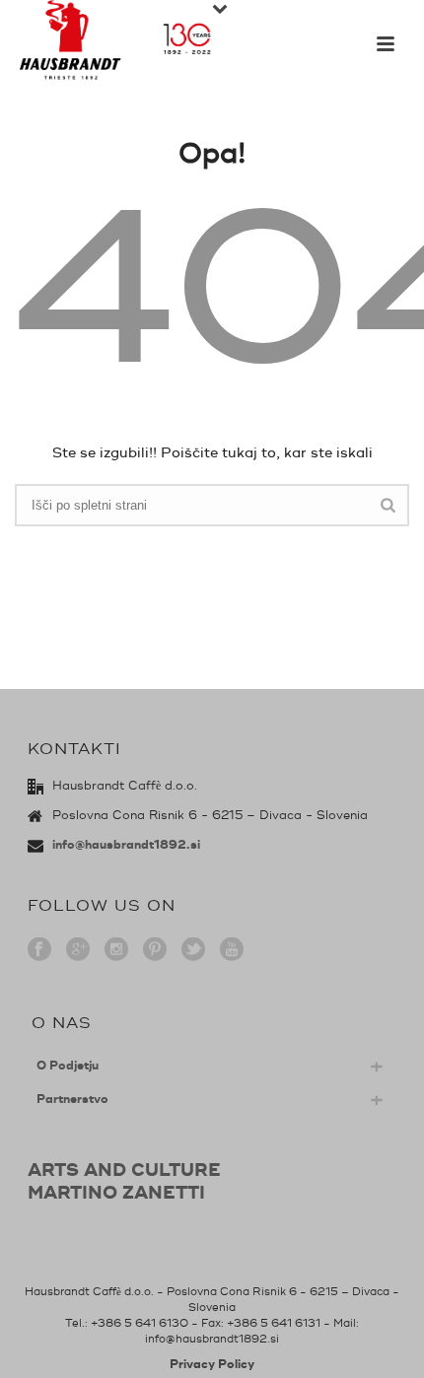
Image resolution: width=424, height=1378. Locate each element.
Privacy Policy (212, 1364)
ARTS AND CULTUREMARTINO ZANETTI (124, 1182)
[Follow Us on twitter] (193, 950)
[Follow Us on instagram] (116, 950)
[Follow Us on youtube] (232, 950)
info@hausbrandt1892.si (126, 845)
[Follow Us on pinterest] (155, 950)
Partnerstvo (72, 1099)
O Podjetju (67, 1066)
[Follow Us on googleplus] (78, 950)
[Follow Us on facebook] (39, 950)
